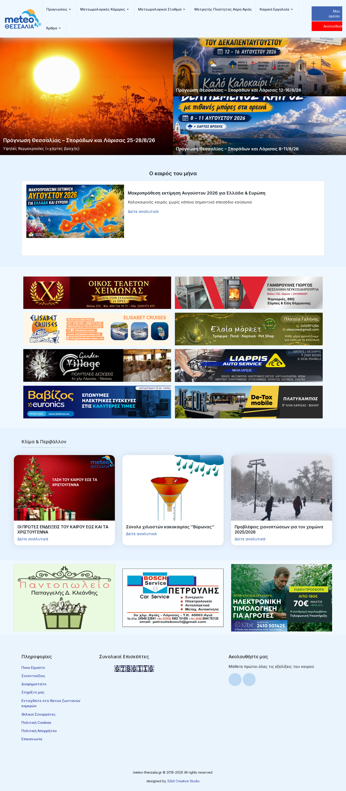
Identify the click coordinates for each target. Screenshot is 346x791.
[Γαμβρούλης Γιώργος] (249, 292)
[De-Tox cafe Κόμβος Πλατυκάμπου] (249, 401)
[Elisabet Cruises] (97, 328)
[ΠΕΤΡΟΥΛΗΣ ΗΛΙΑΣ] (172, 597)
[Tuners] (281, 597)
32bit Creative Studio (183, 781)
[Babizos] (97, 401)
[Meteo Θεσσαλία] (23, 18)
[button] (59, 9)
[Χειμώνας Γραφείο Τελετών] (97, 292)
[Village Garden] (97, 365)
